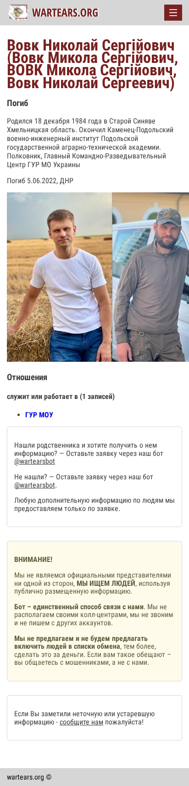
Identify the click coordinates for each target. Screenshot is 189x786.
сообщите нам (81, 722)
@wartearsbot (34, 461)
